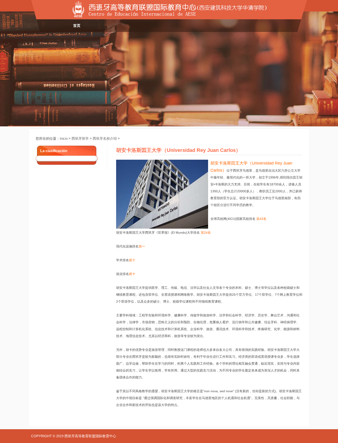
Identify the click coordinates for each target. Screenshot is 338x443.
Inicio (64, 138)
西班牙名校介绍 (105, 138)
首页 (76, 26)
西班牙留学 (80, 138)
